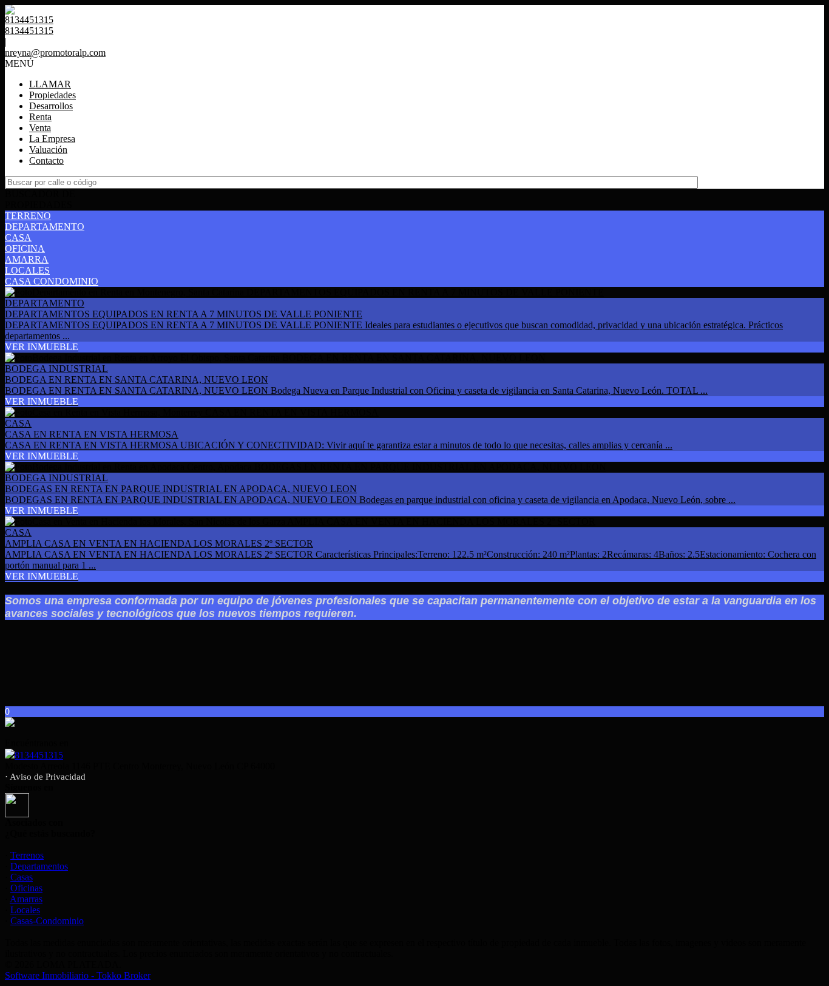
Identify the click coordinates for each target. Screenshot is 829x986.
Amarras (26, 899)
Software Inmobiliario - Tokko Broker (78, 975)
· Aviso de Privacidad (45, 777)
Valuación (48, 149)
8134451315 (39, 755)
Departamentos (39, 866)
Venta (40, 128)
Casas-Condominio (47, 921)
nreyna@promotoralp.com (55, 52)
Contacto (46, 160)
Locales (25, 910)
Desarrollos (51, 106)
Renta (40, 117)
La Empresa (52, 138)
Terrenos (27, 855)
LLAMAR (50, 84)
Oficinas (26, 888)
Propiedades (52, 95)
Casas (21, 877)
